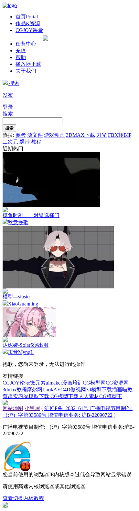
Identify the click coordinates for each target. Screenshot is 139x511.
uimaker (54, 383)
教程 (36, 142)
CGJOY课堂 (29, 30)
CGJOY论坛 (16, 383)
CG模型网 (94, 383)
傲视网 (78, 389)
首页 (27, 16)
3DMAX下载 (80, 135)
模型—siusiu (16, 296)
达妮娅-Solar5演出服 (25, 345)
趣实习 (15, 396)
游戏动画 (54, 135)
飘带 (24, 142)
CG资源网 (117, 383)
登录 (8, 107)
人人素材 (89, 396)
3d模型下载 (99, 389)
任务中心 (26, 43)
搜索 (13, 83)
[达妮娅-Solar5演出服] (29, 335)
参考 (21, 135)
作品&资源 (28, 23)
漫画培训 (72, 383)
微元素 (38, 383)
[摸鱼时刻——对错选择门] (51, 205)
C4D (65, 389)
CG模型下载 (64, 396)
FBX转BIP (119, 135)
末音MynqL (21, 352)
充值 (21, 50)
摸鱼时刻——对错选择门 (31, 215)
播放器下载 (28, 64)
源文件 (35, 135)
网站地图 (13, 408)
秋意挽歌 (18, 222)
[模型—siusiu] (58, 286)
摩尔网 (34, 389)
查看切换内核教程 (23, 498)
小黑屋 (32, 408)
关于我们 (26, 71)
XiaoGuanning (23, 303)
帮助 (21, 57)
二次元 (10, 142)
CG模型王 (110, 396)
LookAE (51, 389)
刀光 (101, 135)
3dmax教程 (15, 389)
